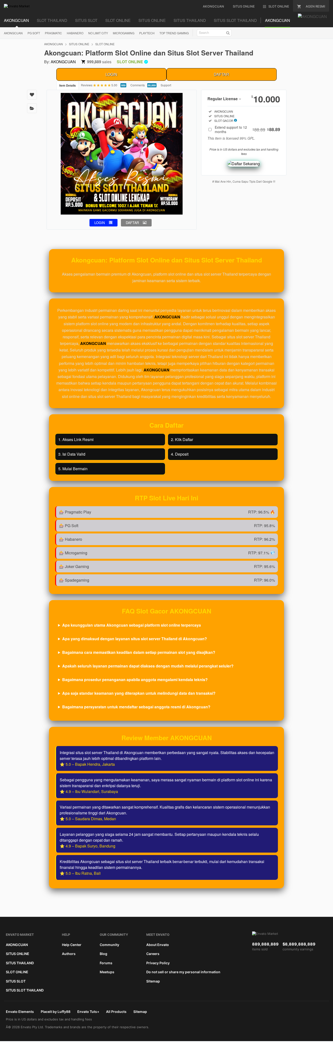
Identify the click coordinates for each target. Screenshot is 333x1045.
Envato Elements (20, 1011)
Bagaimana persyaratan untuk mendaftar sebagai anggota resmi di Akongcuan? (136, 707)
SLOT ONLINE (118, 20)
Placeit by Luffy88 (55, 1011)
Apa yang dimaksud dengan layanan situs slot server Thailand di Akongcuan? (134, 638)
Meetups (107, 972)
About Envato (157, 945)
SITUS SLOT (86, 20)
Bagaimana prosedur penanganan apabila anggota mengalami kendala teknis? (135, 679)
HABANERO (75, 33)
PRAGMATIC (53, 33)
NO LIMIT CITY (98, 33)
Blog (103, 954)
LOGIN (111, 74)
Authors (69, 954)
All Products (116, 1011)
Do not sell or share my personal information (183, 972)
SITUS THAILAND (190, 20)
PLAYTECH (147, 33)
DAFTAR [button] (132, 222)
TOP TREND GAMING (174, 33)
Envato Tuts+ (88, 1011)
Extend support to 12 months (247, 129)
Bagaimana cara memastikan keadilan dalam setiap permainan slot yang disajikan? (138, 652)
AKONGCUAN (16, 20)
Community (109, 945)
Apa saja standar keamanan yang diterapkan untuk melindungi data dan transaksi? (138, 693)
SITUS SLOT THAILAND (235, 20)
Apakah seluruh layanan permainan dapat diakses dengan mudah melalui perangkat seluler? (148, 666)
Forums (106, 963)
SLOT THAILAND (52, 20)
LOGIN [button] (99, 222)
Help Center (71, 945)
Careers (152, 954)
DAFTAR (221, 74)
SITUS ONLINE (152, 20)
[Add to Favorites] (32, 94)
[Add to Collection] (32, 108)
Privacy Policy (158, 963)
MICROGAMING (123, 33)
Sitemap (153, 981)
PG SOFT (34, 33)
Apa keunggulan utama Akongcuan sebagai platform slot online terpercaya (131, 625)
